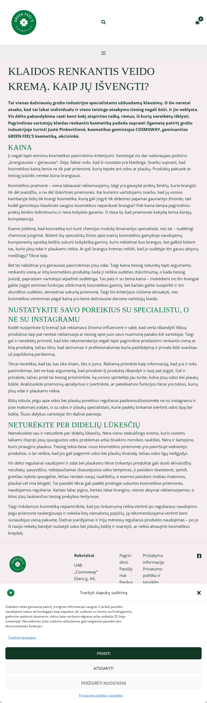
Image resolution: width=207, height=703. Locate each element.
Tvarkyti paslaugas (22, 637)
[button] (199, 592)
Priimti (104, 653)
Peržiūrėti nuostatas (103, 683)
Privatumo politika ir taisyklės (101, 695)
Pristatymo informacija (153, 559)
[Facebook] (199, 555)
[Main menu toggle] (103, 52)
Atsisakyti (104, 668)
